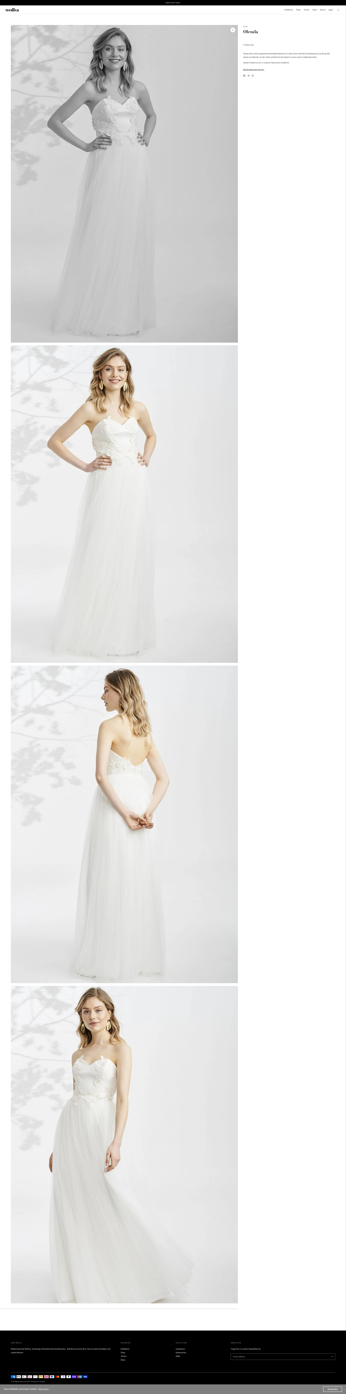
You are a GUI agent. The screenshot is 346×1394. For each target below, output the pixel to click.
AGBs (178, 1356)
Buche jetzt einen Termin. (253, 69)
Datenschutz (181, 1352)
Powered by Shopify (38, 1381)
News (314, 9)
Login (330, 9)
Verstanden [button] (332, 1389)
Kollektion (288, 9)
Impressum (180, 1349)
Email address (238, 1353)
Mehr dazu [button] (44, 1389)
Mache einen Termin (173, 2)
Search (323, 9)
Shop (298, 9)
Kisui (245, 26)
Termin (306, 9)
